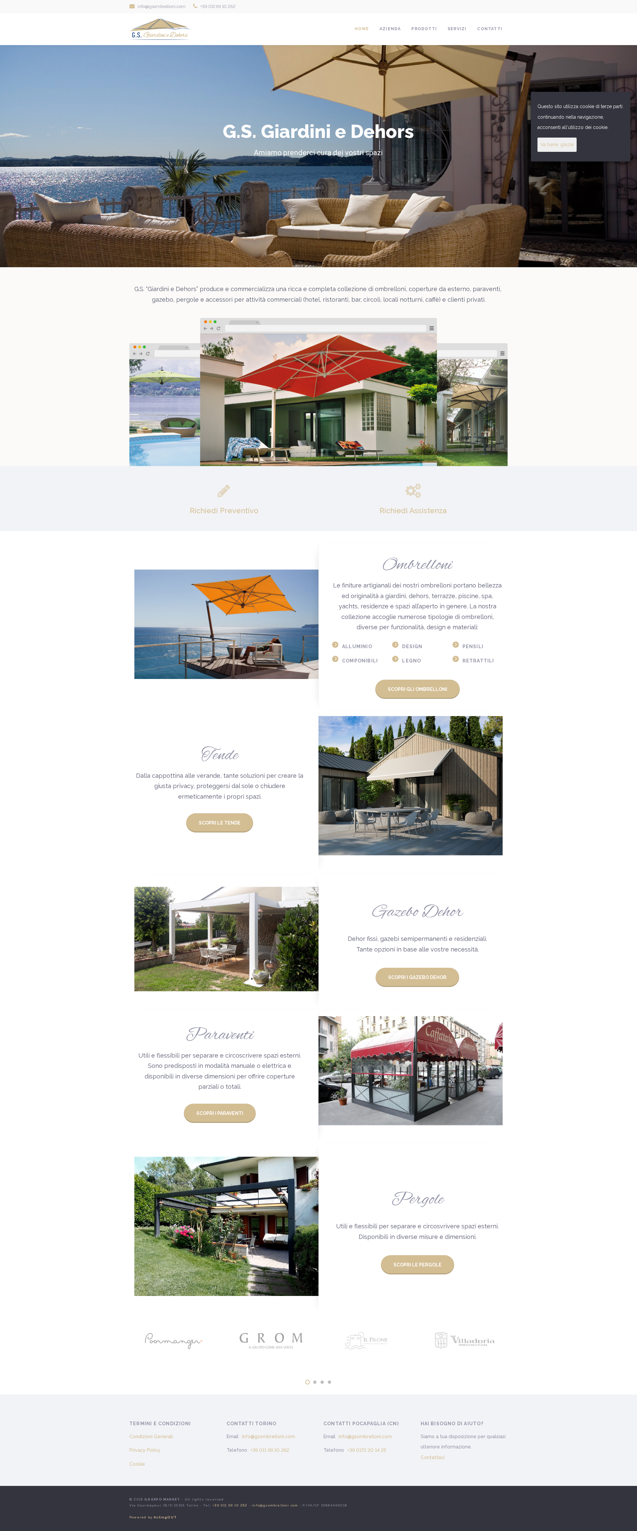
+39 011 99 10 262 (218, 6)
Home (362, 29)
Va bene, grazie (557, 144)
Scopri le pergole (417, 1264)
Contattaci (433, 1457)
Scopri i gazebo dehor (417, 977)
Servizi (457, 29)
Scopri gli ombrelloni (417, 689)
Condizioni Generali (151, 1436)
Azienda (390, 29)
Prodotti (424, 29)
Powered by (153, 1517)
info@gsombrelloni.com (161, 6)
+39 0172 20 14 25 (366, 1450)
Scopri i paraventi (219, 1113)
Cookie (137, 1464)
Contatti (489, 29)
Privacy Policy (145, 1450)
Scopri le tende (220, 823)
